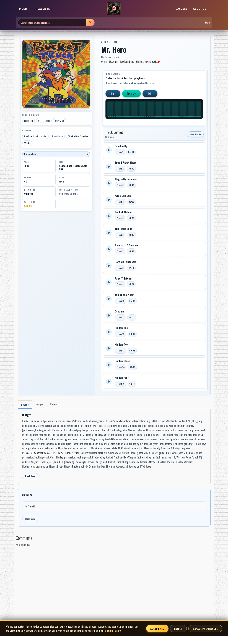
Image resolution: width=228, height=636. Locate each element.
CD (25, 181)
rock (61, 181)
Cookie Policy (113, 631)
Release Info (56, 154)
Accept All (157, 628)
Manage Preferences (205, 628)
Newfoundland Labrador (35, 136)
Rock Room (57, 136)
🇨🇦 (160, 61)
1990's (27, 143)
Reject (178, 628)
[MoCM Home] (114, 9)
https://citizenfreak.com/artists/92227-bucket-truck (50, 453)
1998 (26, 166)
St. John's (113, 61)
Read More (30, 476)
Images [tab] (39, 404)
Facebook (28, 120)
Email (47, 120)
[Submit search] (90, 22)
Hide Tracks (195, 134)
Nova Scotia (151, 61)
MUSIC (23, 8)
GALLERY (181, 8)
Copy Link (59, 120)
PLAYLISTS (43, 8)
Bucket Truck (112, 57)
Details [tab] (25, 404)
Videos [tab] (54, 404)
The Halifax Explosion (78, 136)
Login (207, 22)
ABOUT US (200, 8)
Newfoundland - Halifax (132, 61)
